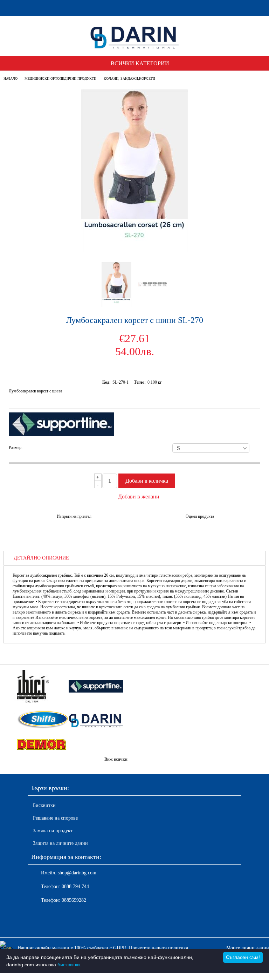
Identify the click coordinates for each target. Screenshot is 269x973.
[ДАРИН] (96, 720)
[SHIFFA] (41, 720)
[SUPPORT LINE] (96, 687)
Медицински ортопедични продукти (60, 78)
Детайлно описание (41, 558)
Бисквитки (44, 805)
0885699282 (74, 900)
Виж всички (115, 759)
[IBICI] (41, 687)
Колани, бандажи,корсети (129, 78)
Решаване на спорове (55, 818)
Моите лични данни (247, 948)
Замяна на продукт (53, 830)
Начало (11, 78)
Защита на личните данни (60, 843)
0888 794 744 (75, 886)
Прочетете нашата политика (158, 948)
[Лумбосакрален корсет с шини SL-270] (134, 250)
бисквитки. (69, 964)
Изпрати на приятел (74, 516)
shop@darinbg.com (77, 872)
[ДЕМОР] (41, 745)
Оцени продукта (200, 516)
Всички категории (140, 63)
